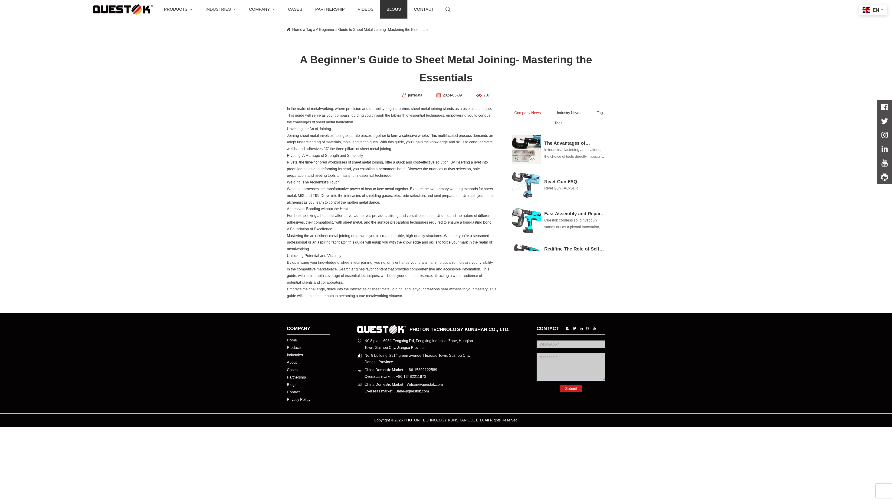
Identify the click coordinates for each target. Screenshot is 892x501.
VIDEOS (366, 9)
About (292, 362)
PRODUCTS (175, 9)
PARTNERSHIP (330, 9)
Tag (309, 30)
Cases (292, 370)
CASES (295, 9)
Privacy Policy (298, 399)
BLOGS (394, 9)
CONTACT (424, 9)
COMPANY (259, 9)
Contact (293, 392)
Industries (295, 355)
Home (297, 30)
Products (294, 348)
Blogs (291, 385)
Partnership (296, 377)
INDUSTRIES (218, 9)
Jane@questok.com (412, 391)
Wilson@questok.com (425, 384)
